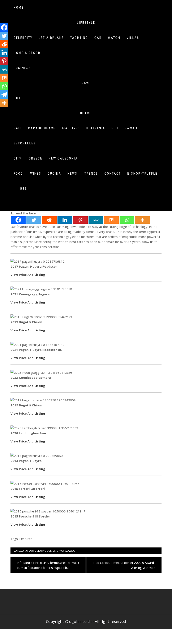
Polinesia (95, 128)
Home (19, 7)
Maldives (71, 128)
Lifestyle (86, 23)
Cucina (54, 173)
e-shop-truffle (142, 173)
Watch (114, 38)
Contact (112, 173)
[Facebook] (18, 220)
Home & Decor (27, 53)
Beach (86, 113)
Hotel (19, 98)
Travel (86, 83)
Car (98, 38)
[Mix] (111, 220)
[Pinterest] (80, 220)
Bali (18, 128)
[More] (142, 220)
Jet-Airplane (51, 38)
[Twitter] (33, 220)
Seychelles (25, 143)
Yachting (79, 38)
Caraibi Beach (42, 128)
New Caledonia (63, 158)
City (18, 158)
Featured (26, 539)
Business (22, 68)
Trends (91, 173)
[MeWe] (96, 220)
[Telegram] (4, 94)
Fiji (115, 128)
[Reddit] (49, 220)
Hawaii (131, 128)
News (72, 173)
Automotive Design (42, 550)
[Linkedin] (64, 220)
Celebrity (23, 38)
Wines (35, 173)
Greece (35, 158)
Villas (133, 38)
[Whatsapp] (127, 220)
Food (18, 173)
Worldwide (67, 550)
